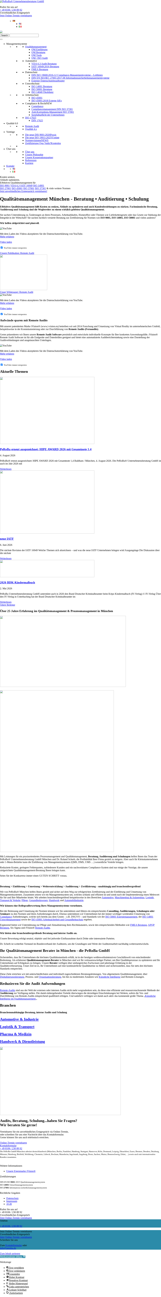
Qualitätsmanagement (36, 46)
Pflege (25, 900)
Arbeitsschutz (32, 95)
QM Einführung (39, 49)
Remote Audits (42, 927)
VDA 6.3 (15, 185)
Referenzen (30, 160)
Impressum (11, 1201)
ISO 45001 (36, 97)
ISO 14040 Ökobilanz (42, 92)
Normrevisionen (36, 140)
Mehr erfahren (7, 236)
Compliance (37, 106)
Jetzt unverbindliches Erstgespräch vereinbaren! (23, 191)
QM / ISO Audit (39, 58)
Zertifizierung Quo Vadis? (43, 143)
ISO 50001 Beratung (41, 89)
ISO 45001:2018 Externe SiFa (46, 100)
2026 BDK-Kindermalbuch (17, 582)
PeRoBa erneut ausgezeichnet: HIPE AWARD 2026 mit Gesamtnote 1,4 (46, 449)
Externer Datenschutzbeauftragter (48, 80)
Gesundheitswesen (38, 900)
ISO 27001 (5, 188)
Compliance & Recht (38, 103)
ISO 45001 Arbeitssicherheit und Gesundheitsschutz (57, 919)
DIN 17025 (37, 120)
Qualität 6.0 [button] (12, 123)
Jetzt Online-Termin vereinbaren (16, 15)
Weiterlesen (5, 469)
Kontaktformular (13, 1245)
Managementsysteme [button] (16, 43)
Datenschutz (31, 72)
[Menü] (1, 39)
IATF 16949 (26, 185)
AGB (9, 1204)
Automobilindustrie (73, 900)
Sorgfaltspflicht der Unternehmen (47, 114)
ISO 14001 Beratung (41, 86)
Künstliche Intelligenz (109, 977)
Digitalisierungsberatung (12, 977)
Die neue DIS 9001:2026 (40, 134)
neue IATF (7, 538)
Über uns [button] (10, 149)
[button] (12, 1256)
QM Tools (36, 55)
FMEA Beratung (39, 69)
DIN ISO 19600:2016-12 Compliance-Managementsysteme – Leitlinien (67, 75)
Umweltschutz (32, 83)
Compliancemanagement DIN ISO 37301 (52, 109)
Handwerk (54, 900)
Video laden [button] (6, 242)
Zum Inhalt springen (10, 1253)
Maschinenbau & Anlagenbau (129, 897)
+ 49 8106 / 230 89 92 (11, 10)
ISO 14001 (38, 185)
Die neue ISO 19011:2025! (42, 137)
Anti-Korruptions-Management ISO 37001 (52, 112)
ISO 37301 (40, 188)
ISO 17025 (30, 117)
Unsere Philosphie (34, 154)
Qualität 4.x (31, 129)
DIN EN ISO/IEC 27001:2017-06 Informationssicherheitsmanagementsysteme (70, 78)
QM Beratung (38, 52)
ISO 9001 (5, 185)
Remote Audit (32, 126)
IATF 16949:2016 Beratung (45, 66)
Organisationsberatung (50, 977)
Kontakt (10, 166)
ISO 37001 (28, 188)
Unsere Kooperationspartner (39, 157)
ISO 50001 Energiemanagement (121, 916)
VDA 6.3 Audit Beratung (44, 63)
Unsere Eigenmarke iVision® (21, 1171)
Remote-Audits (7, 990)
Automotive (31, 60)
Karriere (29, 163)
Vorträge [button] (10, 132)
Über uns (29, 151)
